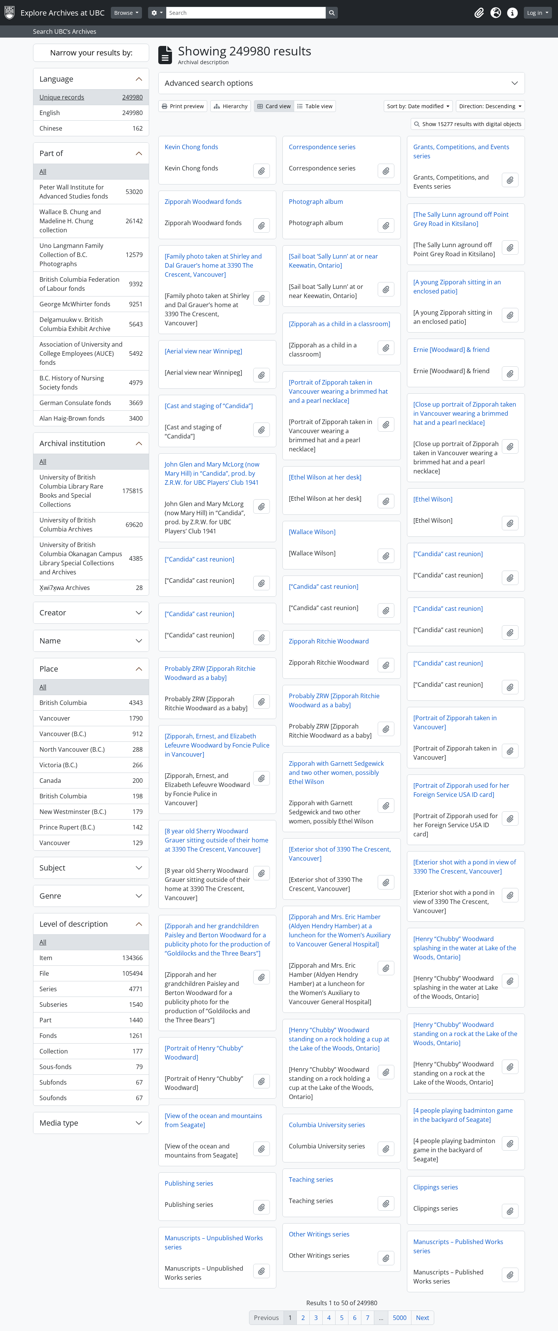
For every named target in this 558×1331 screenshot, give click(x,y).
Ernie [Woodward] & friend (451, 349)
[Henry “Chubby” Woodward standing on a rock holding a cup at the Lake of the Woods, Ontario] (339, 1039)
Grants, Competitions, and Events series (461, 151)
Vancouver (91, 720)
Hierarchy (234, 106)
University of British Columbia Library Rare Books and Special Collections (91, 491)
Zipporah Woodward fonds (203, 201)
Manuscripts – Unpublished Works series (214, 1242)
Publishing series (189, 1183)
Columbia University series (327, 1125)
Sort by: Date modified (416, 106)
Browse (124, 12)
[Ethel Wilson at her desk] (325, 477)
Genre (50, 896)
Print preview (186, 106)
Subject (52, 868)
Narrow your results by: (91, 52)
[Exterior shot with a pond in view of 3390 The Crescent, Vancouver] (464, 866)
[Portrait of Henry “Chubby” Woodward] (204, 1052)
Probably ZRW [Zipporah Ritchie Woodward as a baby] (210, 673)
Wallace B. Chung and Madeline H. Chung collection (91, 221)
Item (91, 960)
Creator (52, 612)
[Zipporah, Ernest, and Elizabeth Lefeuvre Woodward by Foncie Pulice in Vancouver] (217, 745)
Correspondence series (322, 147)
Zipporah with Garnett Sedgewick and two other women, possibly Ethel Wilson (336, 772)
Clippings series (435, 1187)
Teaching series (311, 1179)
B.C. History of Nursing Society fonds (91, 382)
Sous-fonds (91, 1069)
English (91, 115)
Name (50, 641)
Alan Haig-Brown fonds (91, 420)
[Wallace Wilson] (312, 532)
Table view (318, 106)
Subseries (91, 1006)
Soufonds (91, 1099)
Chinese (91, 130)
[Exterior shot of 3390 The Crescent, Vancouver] (340, 854)
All (42, 171)
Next (422, 1318)
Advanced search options (209, 83)
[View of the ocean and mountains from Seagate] (213, 1120)
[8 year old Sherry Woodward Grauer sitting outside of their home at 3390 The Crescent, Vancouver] (216, 840)
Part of (51, 153)
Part (91, 1022)
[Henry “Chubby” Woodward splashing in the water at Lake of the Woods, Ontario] (464, 948)
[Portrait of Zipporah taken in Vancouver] (455, 722)
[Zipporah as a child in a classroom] (339, 324)
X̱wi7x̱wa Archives (91, 589)
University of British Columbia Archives (91, 524)
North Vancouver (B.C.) (91, 751)
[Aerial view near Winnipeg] (203, 351)
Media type (58, 1123)
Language (56, 79)
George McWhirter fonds (91, 306)
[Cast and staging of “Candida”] (209, 406)
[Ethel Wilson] (432, 499)
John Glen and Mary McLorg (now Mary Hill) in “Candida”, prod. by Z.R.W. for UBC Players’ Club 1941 (212, 473)
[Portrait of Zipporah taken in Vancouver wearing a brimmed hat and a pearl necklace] (338, 391)
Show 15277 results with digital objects (471, 124)
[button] (479, 13)
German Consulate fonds (91, 405)
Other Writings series (319, 1234)
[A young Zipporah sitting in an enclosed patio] (457, 286)
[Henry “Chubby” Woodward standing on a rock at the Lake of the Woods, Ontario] (465, 1033)
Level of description (73, 924)
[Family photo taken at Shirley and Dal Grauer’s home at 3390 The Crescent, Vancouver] (213, 265)
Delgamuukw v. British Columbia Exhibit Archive (91, 324)
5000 (400, 1318)
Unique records (91, 99)
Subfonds (91, 1084)
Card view (277, 106)
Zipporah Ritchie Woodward (329, 641)
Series (91, 991)
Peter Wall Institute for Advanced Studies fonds (91, 191)
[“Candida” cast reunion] (448, 554)
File (91, 975)
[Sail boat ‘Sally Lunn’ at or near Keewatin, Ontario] (333, 261)
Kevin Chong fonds (191, 147)
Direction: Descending (488, 106)
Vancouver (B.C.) (91, 736)
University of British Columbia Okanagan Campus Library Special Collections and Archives (91, 558)
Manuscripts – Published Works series (458, 1246)
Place (48, 669)
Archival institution (72, 443)
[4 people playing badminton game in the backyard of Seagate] (463, 1115)
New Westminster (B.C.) (91, 813)
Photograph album (316, 201)
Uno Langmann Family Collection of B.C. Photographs (91, 254)
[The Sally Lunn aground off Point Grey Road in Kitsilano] (461, 219)
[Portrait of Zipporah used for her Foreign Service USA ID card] (461, 790)
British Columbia (91, 705)
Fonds (91, 1037)
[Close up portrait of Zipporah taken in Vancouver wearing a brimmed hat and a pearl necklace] (464, 413)
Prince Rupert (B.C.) (91, 829)
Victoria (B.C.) (91, 767)
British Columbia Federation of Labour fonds (91, 284)
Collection (91, 1053)
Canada (91, 782)
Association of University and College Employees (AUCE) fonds (91, 353)
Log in (535, 12)
